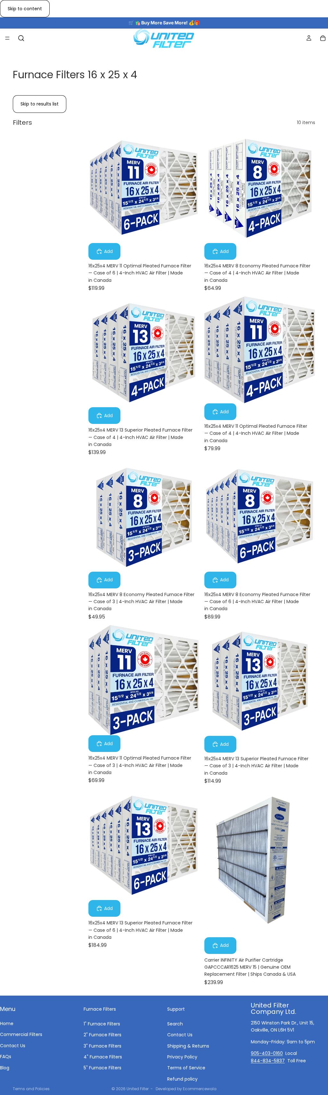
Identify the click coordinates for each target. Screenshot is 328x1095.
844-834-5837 (268, 1060)
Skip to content (25, 8)
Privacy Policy (182, 1057)
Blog (4, 1067)
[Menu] (7, 38)
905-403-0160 (267, 1053)
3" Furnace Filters (102, 1045)
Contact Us (12, 1045)
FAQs (5, 1056)
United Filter (138, 1088)
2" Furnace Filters (102, 1035)
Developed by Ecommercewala (186, 1088)
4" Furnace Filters (103, 1057)
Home (6, 1023)
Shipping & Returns (188, 1045)
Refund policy (182, 1079)
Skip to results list (39, 104)
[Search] (21, 38)
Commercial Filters (21, 1034)
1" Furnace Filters (102, 1024)
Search (175, 1024)
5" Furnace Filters (102, 1068)
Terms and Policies (31, 1088)
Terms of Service (186, 1068)
